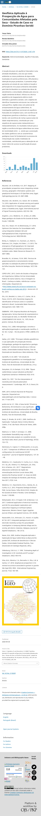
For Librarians (7, 747)
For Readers (7, 741)
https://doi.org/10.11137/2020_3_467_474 (20, 52)
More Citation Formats (11, 663)
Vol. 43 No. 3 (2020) (22, 7)
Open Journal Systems (11, 729)
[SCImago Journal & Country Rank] (15, 766)
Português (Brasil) (9, 720)
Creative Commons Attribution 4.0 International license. (19, 794)
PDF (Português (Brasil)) (13, 632)
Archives (11, 7)
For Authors (7, 744)
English (5, 717)
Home (4, 7)
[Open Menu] (2, 2)
